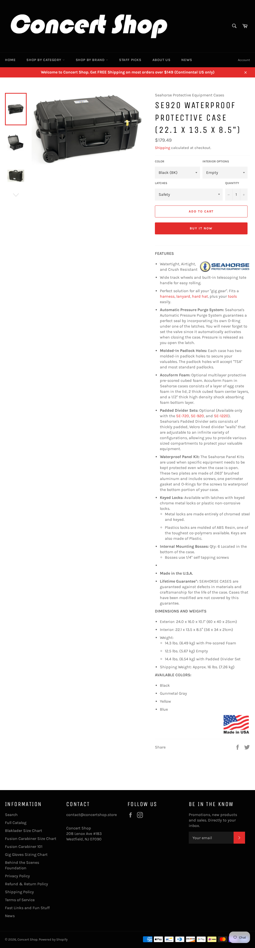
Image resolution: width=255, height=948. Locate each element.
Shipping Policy (19, 891)
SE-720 (182, 415)
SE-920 (197, 415)
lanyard (183, 296)
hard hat (200, 296)
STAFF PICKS (130, 60)
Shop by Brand (91, 60)
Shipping (162, 147)
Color (159, 161)
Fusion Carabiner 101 (23, 846)
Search (11, 814)
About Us (161, 60)
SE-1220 (221, 415)
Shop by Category (44, 60)
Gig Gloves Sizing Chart (26, 854)
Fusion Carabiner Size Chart (30, 838)
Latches (161, 183)
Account (244, 60)
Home (10, 60)
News (186, 60)
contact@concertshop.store (91, 814)
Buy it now (201, 228)
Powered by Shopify (53, 939)
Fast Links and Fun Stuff (27, 907)
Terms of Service (20, 899)
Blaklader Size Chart (23, 830)
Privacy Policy (17, 876)
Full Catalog (15, 822)
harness (167, 296)
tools (232, 296)
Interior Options (215, 161)
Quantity (232, 183)
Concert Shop (27, 939)
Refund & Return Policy (26, 883)
